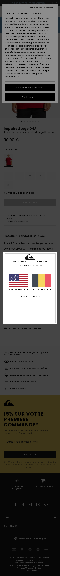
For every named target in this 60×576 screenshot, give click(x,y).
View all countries (30, 296)
